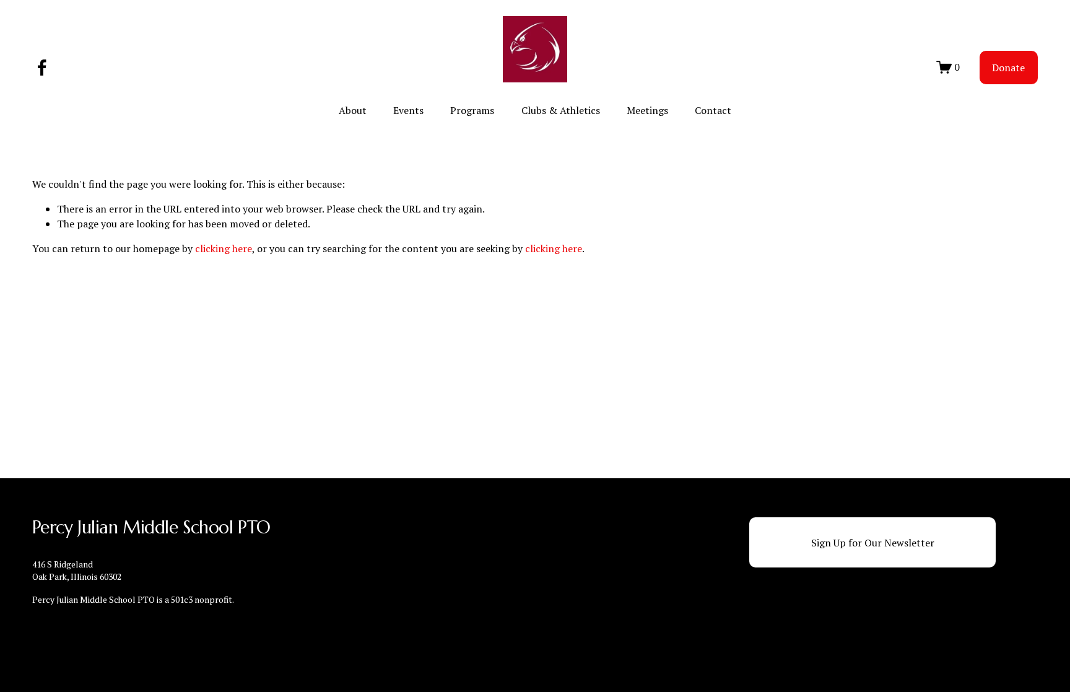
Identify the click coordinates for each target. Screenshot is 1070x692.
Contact (713, 110)
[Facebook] (42, 67)
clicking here (223, 248)
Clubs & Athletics (560, 110)
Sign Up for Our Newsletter (872, 543)
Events (408, 110)
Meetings (647, 110)
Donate (1008, 67)
